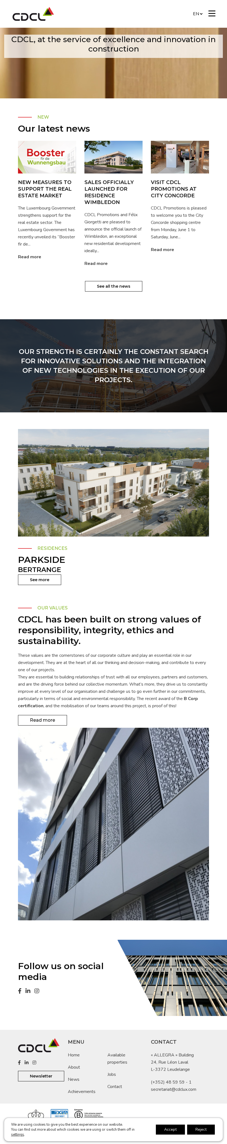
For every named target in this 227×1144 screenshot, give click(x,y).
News (73, 1079)
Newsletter (41, 1076)
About (74, 1067)
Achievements (82, 1092)
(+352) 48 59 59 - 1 (171, 1082)
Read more (29, 257)
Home (74, 1055)
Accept (170, 1129)
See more (39, 579)
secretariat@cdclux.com (173, 1089)
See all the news (113, 286)
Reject (201, 1129)
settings (17, 1134)
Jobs (111, 1074)
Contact (114, 1087)
